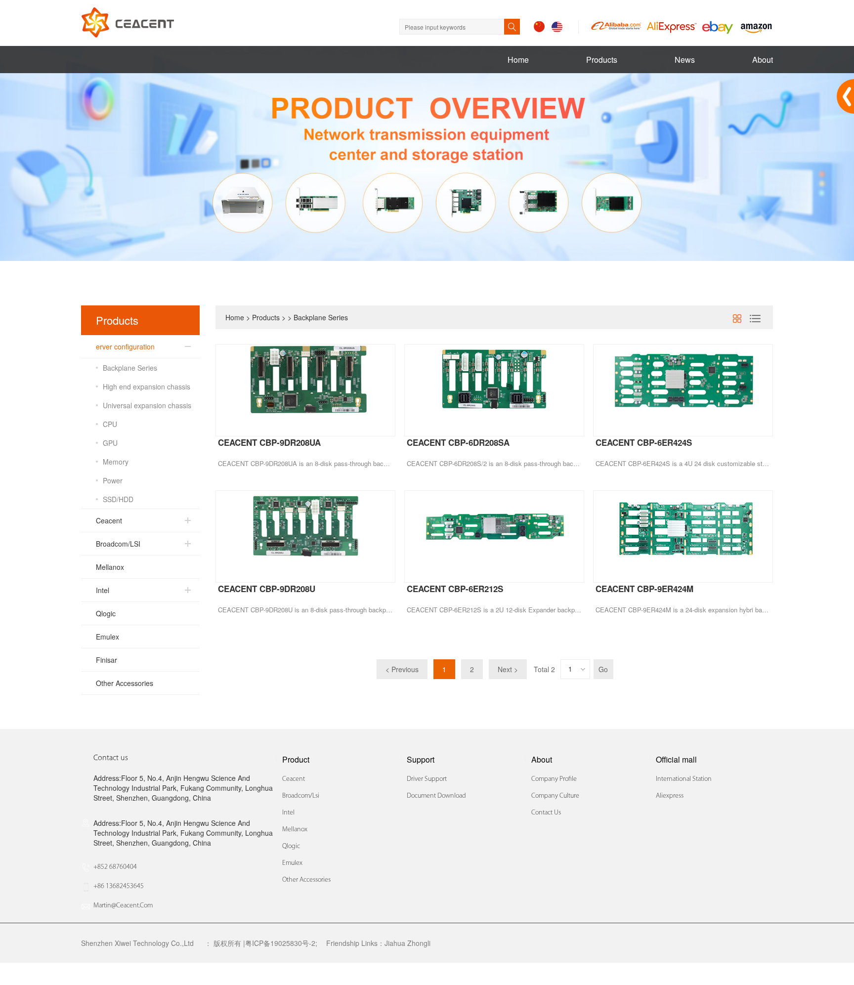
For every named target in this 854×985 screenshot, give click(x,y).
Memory (115, 462)
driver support (427, 779)
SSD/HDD (118, 499)
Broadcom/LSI (118, 544)
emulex (292, 863)
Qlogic (106, 613)
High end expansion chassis (146, 386)
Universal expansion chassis (147, 405)
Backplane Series (130, 368)
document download (436, 796)
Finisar (106, 660)
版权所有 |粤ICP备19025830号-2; (265, 943)
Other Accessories (124, 683)
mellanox (294, 829)
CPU (110, 424)
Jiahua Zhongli (407, 943)
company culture (555, 796)
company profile (554, 779)
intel (288, 812)
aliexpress (669, 796)
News (685, 59)
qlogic (291, 846)
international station (684, 779)
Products (601, 59)
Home (518, 59)
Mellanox (110, 567)
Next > (508, 669)
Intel (102, 590)
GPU (110, 443)
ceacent (293, 779)
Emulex (107, 637)
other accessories (306, 880)
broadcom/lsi (300, 796)
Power (113, 480)
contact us (546, 812)
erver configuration (125, 346)
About (762, 59)
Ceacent (109, 520)
